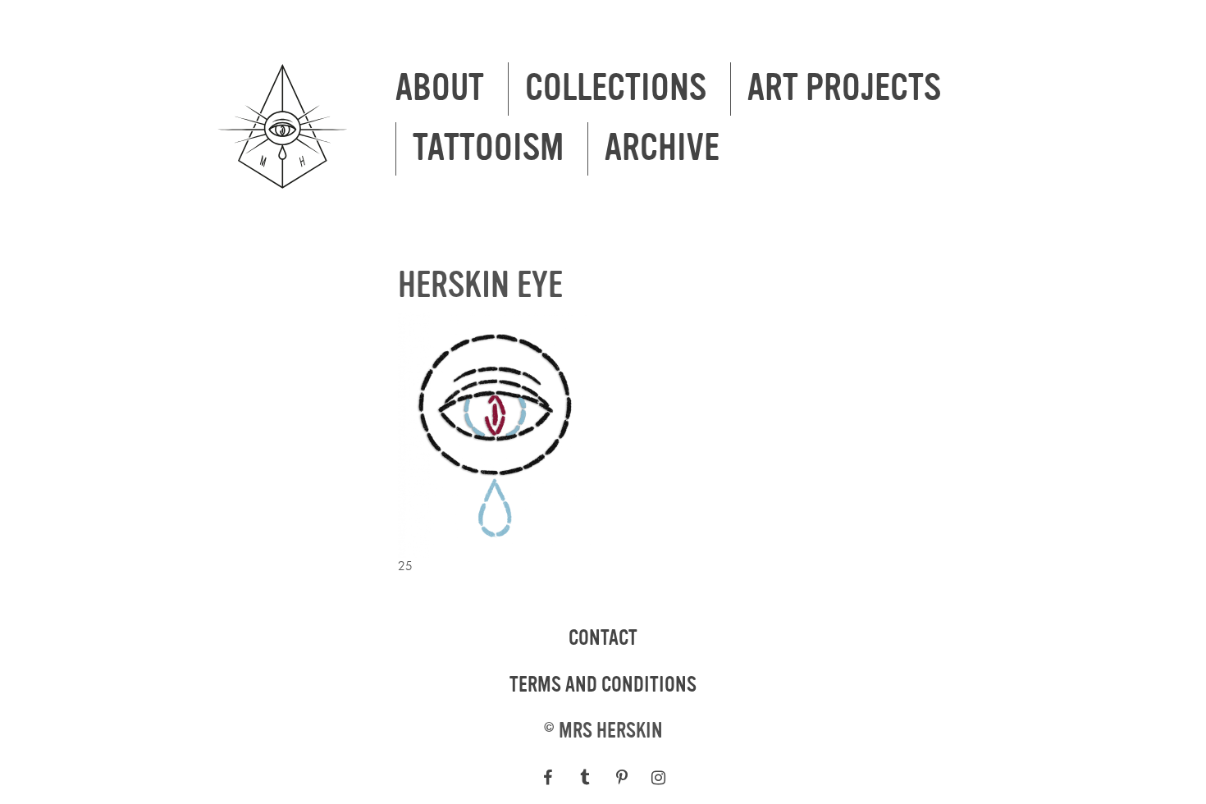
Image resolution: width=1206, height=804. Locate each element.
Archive (662, 148)
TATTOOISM (488, 148)
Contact (603, 638)
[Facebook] (547, 777)
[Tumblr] (584, 777)
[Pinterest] (621, 777)
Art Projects (844, 88)
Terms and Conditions (603, 685)
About (439, 88)
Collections (615, 88)
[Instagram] (658, 777)
